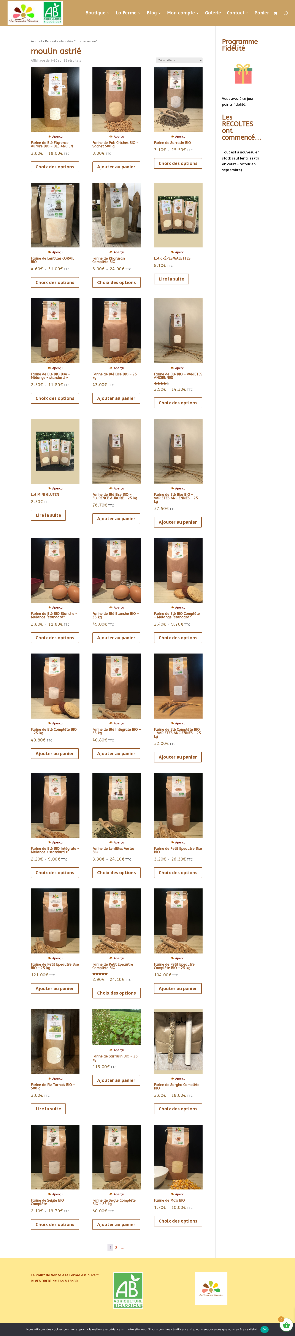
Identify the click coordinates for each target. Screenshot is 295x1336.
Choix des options (55, 167)
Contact (235, 13)
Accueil (36, 41)
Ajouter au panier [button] (116, 167)
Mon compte (181, 13)
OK (265, 1329)
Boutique (96, 13)
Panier (262, 13)
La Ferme (126, 13)
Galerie (213, 13)
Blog (152, 13)
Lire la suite (171, 279)
